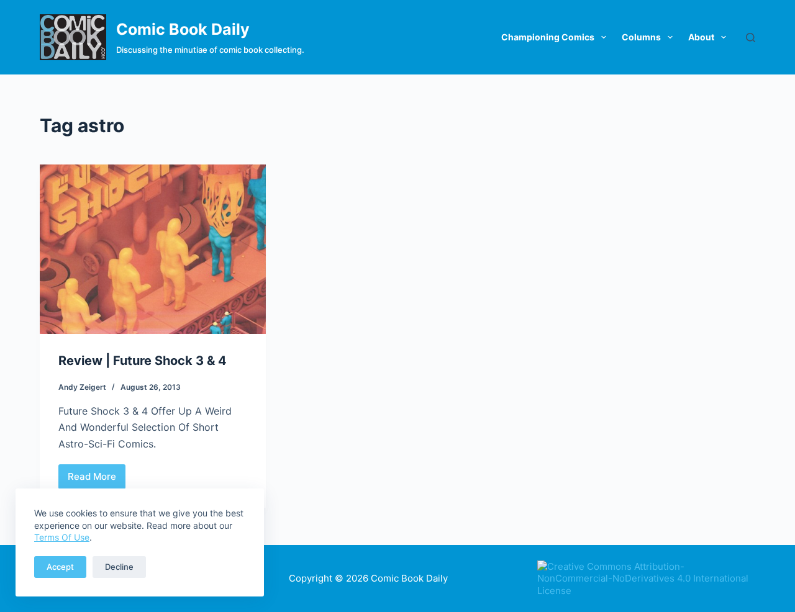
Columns (641, 37)
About (701, 37)
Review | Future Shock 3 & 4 (142, 360)
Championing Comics (547, 37)
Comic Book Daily (183, 29)
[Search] (750, 37)
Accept (60, 567)
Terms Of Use (61, 537)
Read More (96, 479)
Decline (119, 567)
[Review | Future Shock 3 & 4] (153, 249)
